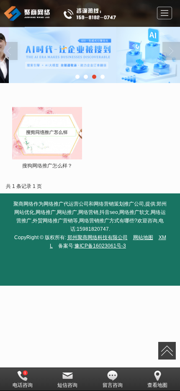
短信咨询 (67, 385)
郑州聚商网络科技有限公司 (97, 237)
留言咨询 (113, 385)
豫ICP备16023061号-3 (100, 246)
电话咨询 (23, 385)
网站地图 (143, 237)
